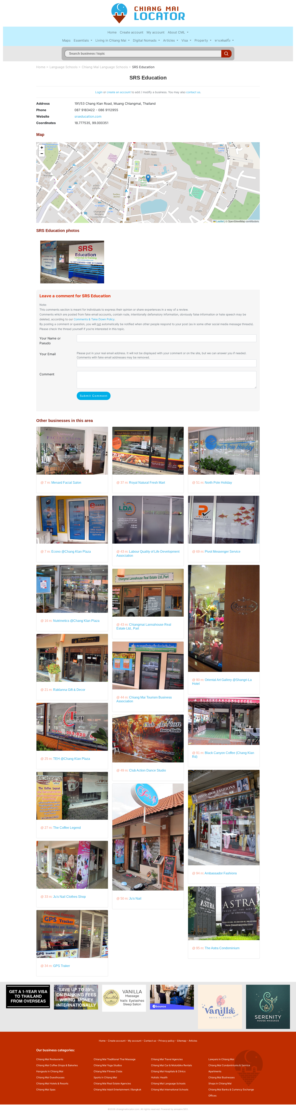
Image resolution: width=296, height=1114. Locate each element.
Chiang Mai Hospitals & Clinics (168, 1071)
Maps (66, 40)
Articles (169, 40)
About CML (177, 32)
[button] (148, 178)
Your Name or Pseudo (50, 340)
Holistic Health (159, 1077)
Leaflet (220, 221)
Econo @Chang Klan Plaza (71, 551)
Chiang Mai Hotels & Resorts (52, 1083)
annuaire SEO (181, 1109)
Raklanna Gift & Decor (69, 689)
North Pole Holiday (218, 482)
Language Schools (64, 67)
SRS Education (143, 67)
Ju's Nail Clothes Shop (69, 896)
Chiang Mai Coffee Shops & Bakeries (57, 1065)
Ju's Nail (135, 898)
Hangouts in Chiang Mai (49, 1071)
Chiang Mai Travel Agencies (167, 1059)
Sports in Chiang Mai (105, 1077)
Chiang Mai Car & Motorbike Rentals (171, 1065)
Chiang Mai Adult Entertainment (111, 1089)
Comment (46, 374)
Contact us (150, 1040)
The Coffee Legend (67, 827)
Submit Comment (94, 395)
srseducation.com (88, 116)
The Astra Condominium (222, 948)
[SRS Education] (72, 262)
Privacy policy (166, 1040)
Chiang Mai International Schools (169, 1089)
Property (202, 40)
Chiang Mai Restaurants (49, 1059)
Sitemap (181, 1040)
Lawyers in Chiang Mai (221, 1059)
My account (156, 32)
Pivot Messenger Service (222, 551)
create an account (119, 92)
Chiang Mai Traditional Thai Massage (115, 1059)
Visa (185, 40)
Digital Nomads (145, 40)
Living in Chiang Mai (111, 40)
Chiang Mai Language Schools (105, 67)
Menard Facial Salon (66, 482)
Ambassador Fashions (221, 873)
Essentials (82, 40)
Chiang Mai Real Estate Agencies (112, 1083)
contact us (193, 92)
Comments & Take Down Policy (94, 319)
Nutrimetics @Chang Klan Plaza (76, 620)
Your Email (47, 354)
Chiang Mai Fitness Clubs (108, 1071)
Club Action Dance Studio (147, 770)
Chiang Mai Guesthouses (50, 1077)
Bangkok (136, 1089)
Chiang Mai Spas (45, 1089)
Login (98, 92)
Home (112, 32)
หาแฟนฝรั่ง (223, 40)
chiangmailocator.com (127, 1109)
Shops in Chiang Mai (220, 1083)
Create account (131, 32)
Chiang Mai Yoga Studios (108, 1065)
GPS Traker (61, 966)
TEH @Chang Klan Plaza (71, 758)
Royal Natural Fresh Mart (147, 482)
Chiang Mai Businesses (221, 1077)
